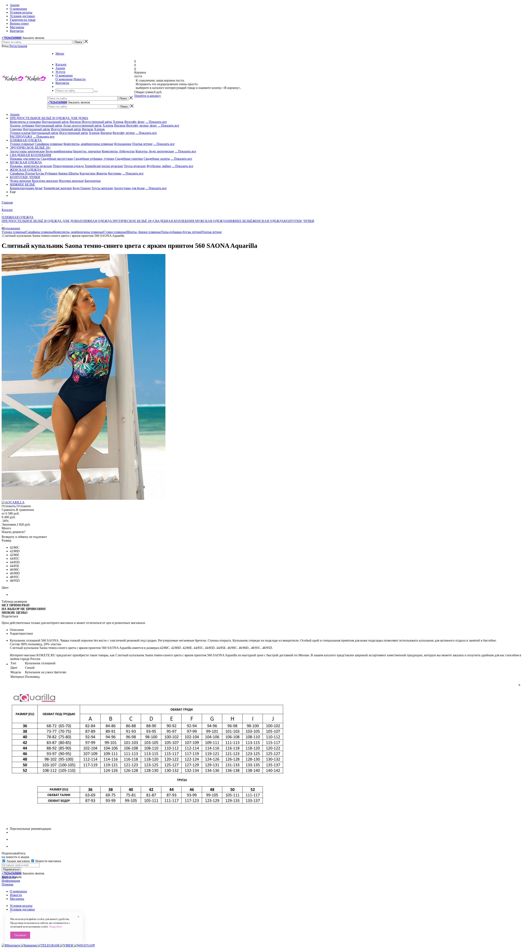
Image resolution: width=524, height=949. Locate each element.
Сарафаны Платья (22, 173)
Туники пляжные (22, 144)
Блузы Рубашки (47, 173)
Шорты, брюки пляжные (143, 232)
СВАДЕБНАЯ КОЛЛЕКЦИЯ (173, 221)
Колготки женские (45, 181)
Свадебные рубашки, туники (94, 158)
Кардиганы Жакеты (93, 173)
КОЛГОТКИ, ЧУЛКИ (299, 221)
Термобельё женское (57, 188)
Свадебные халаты (157, 158)
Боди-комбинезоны (59, 151)
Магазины (17, 898)
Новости (79, 79)
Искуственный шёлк (73, 133)
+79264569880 (11, 38)
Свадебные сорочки (129, 158)
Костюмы (114, 173)
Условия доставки (22, 909)
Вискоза (75, 122)
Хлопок (118, 122)
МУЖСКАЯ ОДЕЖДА (210, 221)
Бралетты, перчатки (87, 151)
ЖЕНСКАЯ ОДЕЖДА (268, 221)
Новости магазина (48, 861)
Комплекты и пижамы (25, 122)
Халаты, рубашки (22, 125)
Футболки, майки (159, 166)
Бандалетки (93, 181)
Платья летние (142, 144)
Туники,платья (20, 133)
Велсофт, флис (134, 122)
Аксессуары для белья (129, 188)
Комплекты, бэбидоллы (118, 151)
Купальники (122, 144)
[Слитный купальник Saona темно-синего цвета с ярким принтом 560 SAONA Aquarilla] (83, 498)
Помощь (7, 884)
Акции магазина (18, 861)
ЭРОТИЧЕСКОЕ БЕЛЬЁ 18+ (132, 221)
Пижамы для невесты (25, 158)
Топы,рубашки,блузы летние (181, 232)
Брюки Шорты (68, 173)
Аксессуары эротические (27, 151)
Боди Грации (82, 188)
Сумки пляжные (115, 232)
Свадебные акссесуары (57, 158)
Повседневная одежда (68, 166)
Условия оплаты (21, 905)
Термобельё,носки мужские (104, 166)
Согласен (20, 935)
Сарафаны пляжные (49, 144)
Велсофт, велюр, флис (141, 125)
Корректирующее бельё (26, 188)
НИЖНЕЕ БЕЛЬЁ (239, 221)
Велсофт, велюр (124, 133)
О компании (64, 79)
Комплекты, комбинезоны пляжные (88, 144)
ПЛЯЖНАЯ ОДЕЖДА (96, 221)
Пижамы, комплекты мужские (31, 166)
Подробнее (55, 926)
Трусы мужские (135, 166)
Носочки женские (71, 181)
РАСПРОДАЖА (21, 136)
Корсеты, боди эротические (155, 151)
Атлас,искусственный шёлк (82, 125)
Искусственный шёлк (97, 122)
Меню (59, 53)
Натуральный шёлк (55, 122)
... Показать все (156, 122)
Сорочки (16, 129)
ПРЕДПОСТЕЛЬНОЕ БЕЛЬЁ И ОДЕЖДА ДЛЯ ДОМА (41, 221)
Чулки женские (20, 181)
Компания (9, 877)
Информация (11, 880)
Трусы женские (102, 188)
